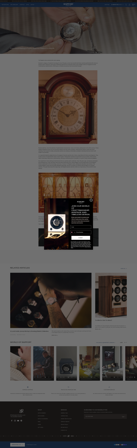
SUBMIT (80, 237)
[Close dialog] (91, 200)
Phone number (73, 229)
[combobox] (73, 232)
